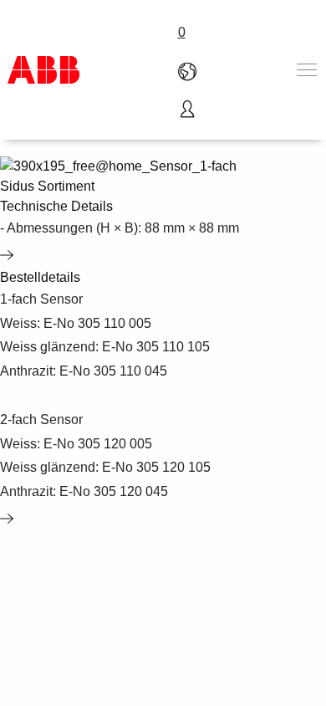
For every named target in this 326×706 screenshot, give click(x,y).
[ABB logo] (43, 70)
